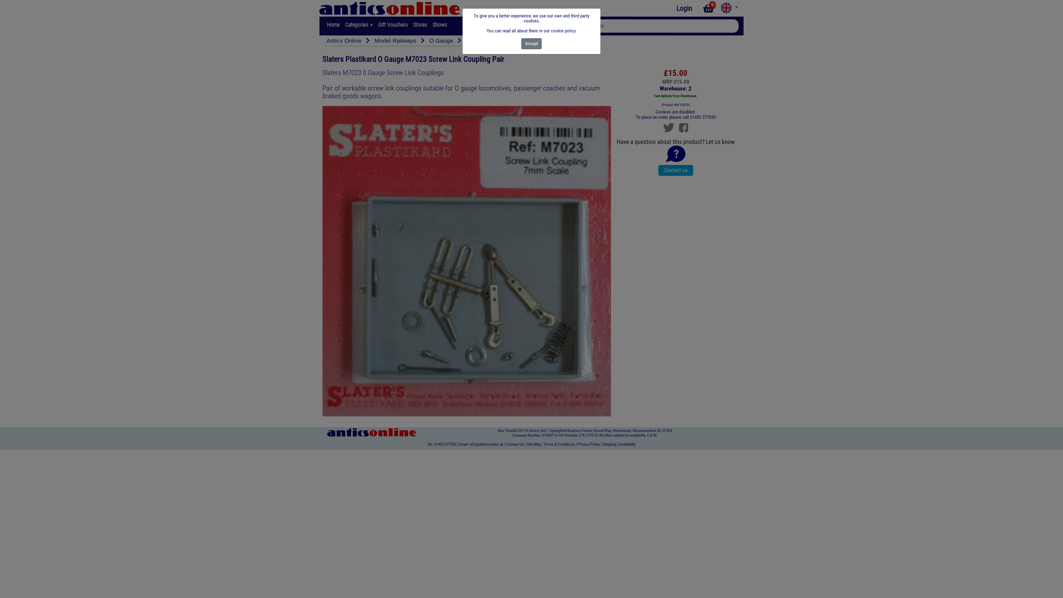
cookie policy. (564, 30)
